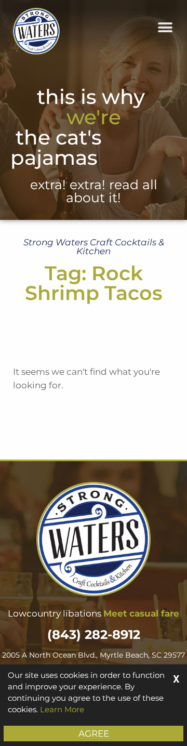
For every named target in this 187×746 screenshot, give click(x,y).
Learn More (62, 709)
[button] (165, 27)
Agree (93, 733)
